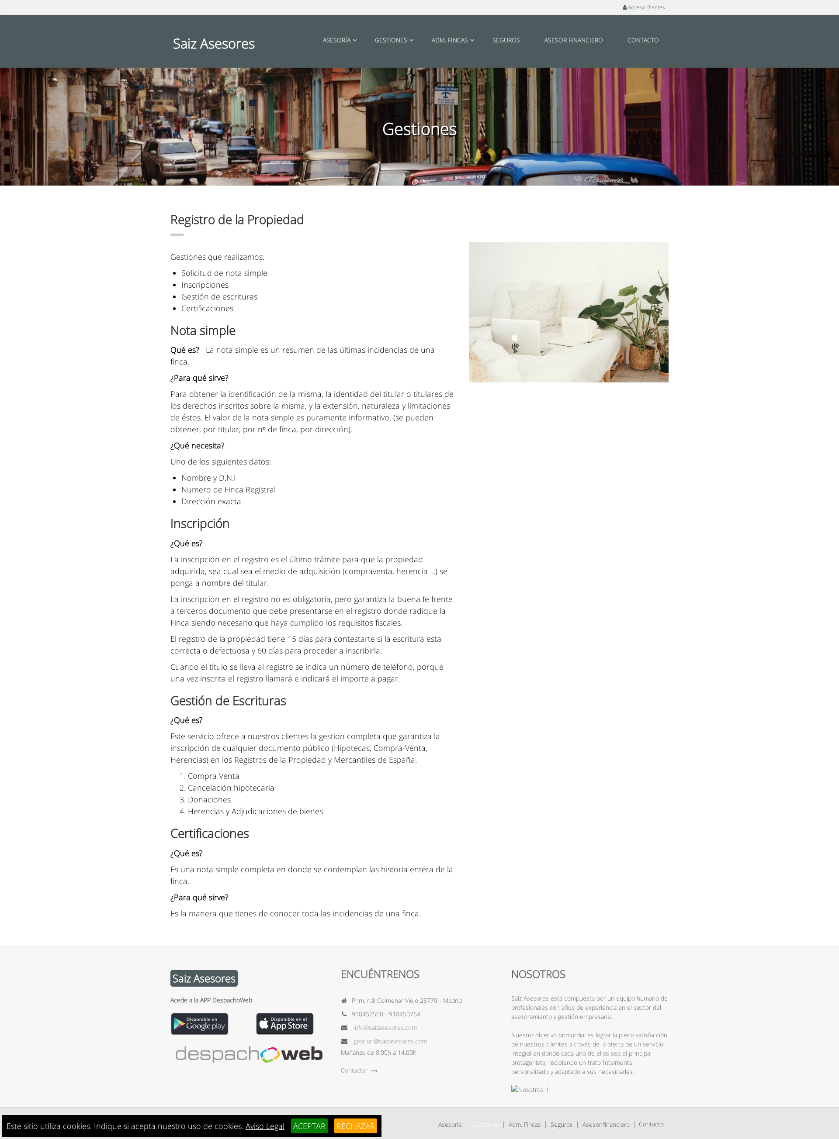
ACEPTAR (309, 1126)
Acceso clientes (646, 7)
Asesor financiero (573, 40)
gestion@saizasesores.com (390, 1041)
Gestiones (391, 40)
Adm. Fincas (450, 40)
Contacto (643, 40)
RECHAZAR (355, 1126)
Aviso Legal (265, 1126)
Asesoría (336, 40)
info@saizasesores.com (385, 1027)
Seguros (506, 40)
